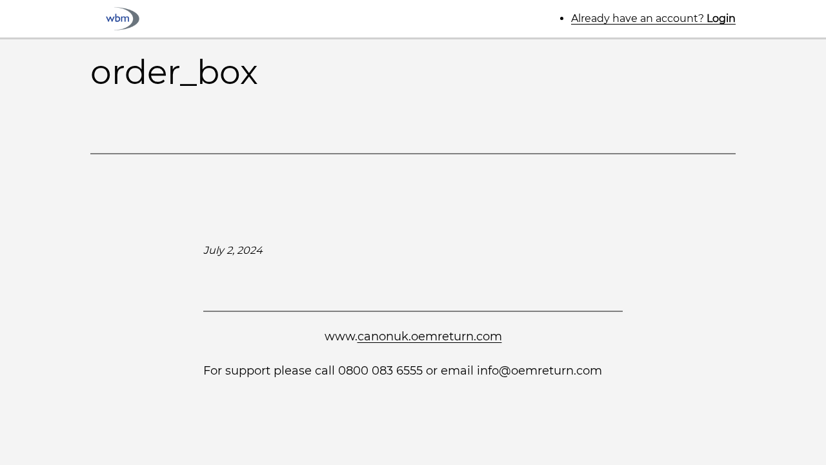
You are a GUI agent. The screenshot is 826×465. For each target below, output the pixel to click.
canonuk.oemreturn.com (430, 336)
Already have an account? (653, 18)
